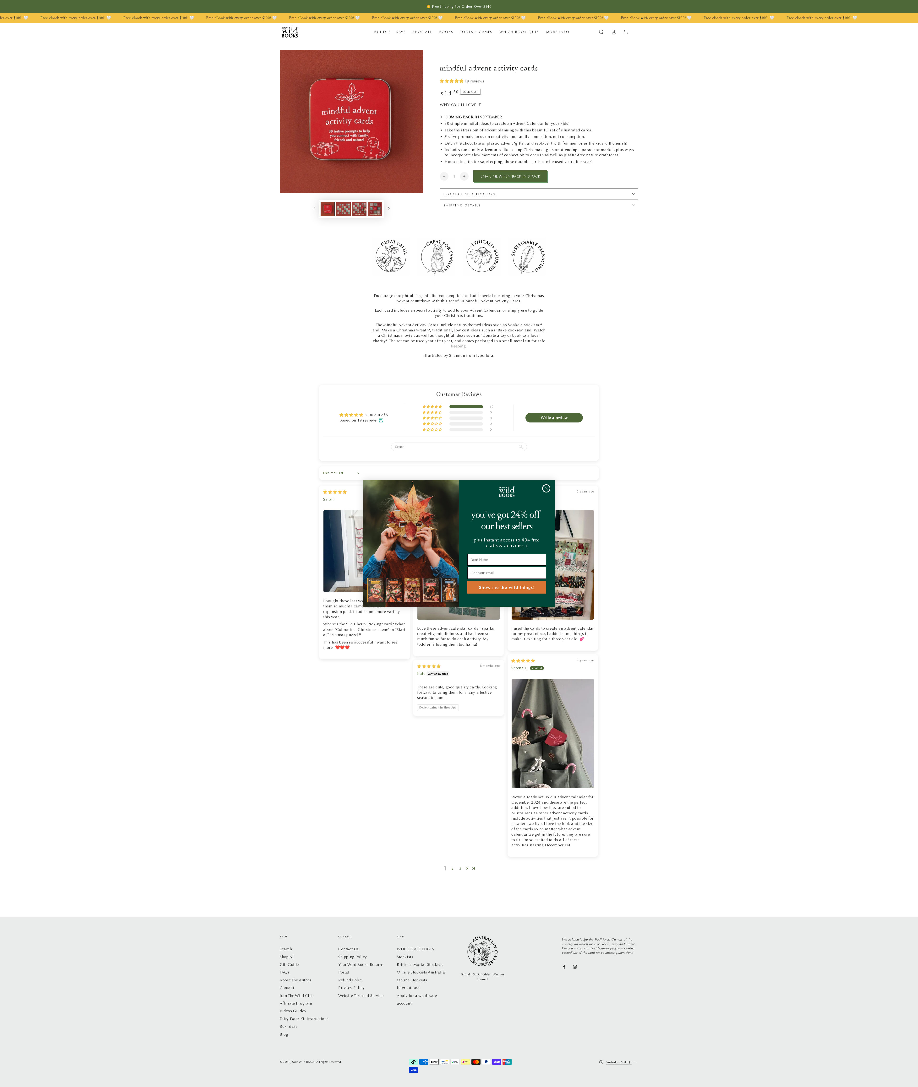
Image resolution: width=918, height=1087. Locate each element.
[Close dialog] (546, 488)
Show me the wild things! (507, 587)
